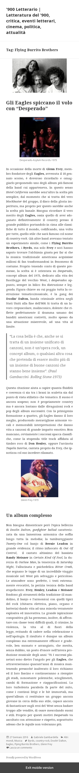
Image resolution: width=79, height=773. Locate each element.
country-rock (42, 740)
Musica (18, 740)
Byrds (31, 740)
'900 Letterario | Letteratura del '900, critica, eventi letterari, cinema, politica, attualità (31, 20)
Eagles (9, 744)
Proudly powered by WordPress (23, 757)
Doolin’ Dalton (58, 740)
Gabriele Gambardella (46, 737)
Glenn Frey (46, 744)
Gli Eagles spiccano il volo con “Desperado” (39, 105)
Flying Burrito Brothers (27, 744)
